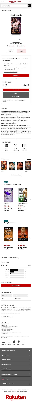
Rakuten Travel (7, 391)
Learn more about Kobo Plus (10, 72)
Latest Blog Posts (6, 359)
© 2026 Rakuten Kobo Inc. (7, 383)
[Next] (30, 199)
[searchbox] (16, 5)
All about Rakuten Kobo (8, 350)
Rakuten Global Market (23, 389)
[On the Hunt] (12, 169)
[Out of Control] (20, 169)
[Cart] (29, 1)
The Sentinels (18, 43)
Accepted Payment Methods (9, 374)
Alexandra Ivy (16, 42)
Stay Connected (6, 364)
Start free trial (16, 75)
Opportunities (5, 355)
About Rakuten (23, 391)
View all (29, 159)
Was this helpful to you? (6, 316)
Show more (28, 310)
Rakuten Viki (5, 389)
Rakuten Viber (13, 389)
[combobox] (6, 296)
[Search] (29, 5)
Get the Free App (6, 368)
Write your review (16, 285)
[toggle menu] (2, 1)
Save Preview (22, 46)
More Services (15, 391)
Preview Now (12, 46)
